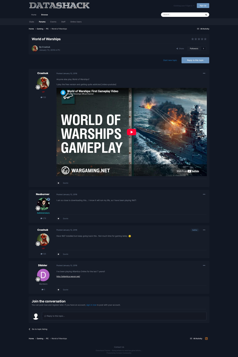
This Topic (195, 15)
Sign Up (203, 5)
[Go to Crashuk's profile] (35, 48)
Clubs (31, 22)
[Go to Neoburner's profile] (43, 204)
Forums (42, 22)
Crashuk (46, 47)
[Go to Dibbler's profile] (43, 275)
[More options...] (204, 73)
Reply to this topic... (55, 316)
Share (181, 48)
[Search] (206, 14)
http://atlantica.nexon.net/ (68, 276)
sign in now (91, 305)
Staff (63, 22)
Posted (66, 73)
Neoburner (42, 194)
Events (53, 22)
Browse (44, 15)
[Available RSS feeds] (206, 339)
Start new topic (170, 60)
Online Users (76, 22)
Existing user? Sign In (183, 6)
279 (44, 218)
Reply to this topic (195, 60)
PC (59, 50)
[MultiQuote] (58, 183)
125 (44, 97)
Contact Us (119, 347)
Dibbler (42, 265)
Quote (65, 183)
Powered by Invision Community (119, 353)
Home (33, 15)
